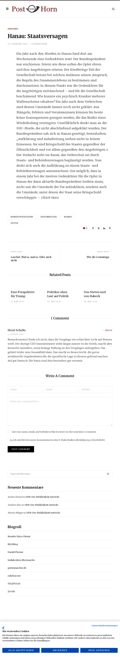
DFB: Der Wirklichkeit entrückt (42, 496)
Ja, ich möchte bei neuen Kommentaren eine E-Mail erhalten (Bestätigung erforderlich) (57, 440)
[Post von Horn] (34, 9)
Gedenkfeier (48, 217)
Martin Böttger (15, 512)
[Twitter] (5, 71)
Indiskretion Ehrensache (21, 560)
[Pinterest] (109, 228)
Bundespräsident (22, 217)
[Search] (113, 9)
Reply (108, 330)
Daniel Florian (15, 552)
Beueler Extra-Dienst (19, 536)
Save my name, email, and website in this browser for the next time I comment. (54, 431)
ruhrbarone (14, 575)
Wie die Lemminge (98, 257)
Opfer (14, 223)
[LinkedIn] (5, 79)
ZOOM (11, 591)
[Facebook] (5, 62)
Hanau (68, 217)
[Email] (5, 87)
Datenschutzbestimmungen (105, 625)
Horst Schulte (17, 330)
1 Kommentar (39, 44)
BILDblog (13, 544)
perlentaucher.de (17, 568)
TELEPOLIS (14, 583)
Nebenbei (13, 29)
